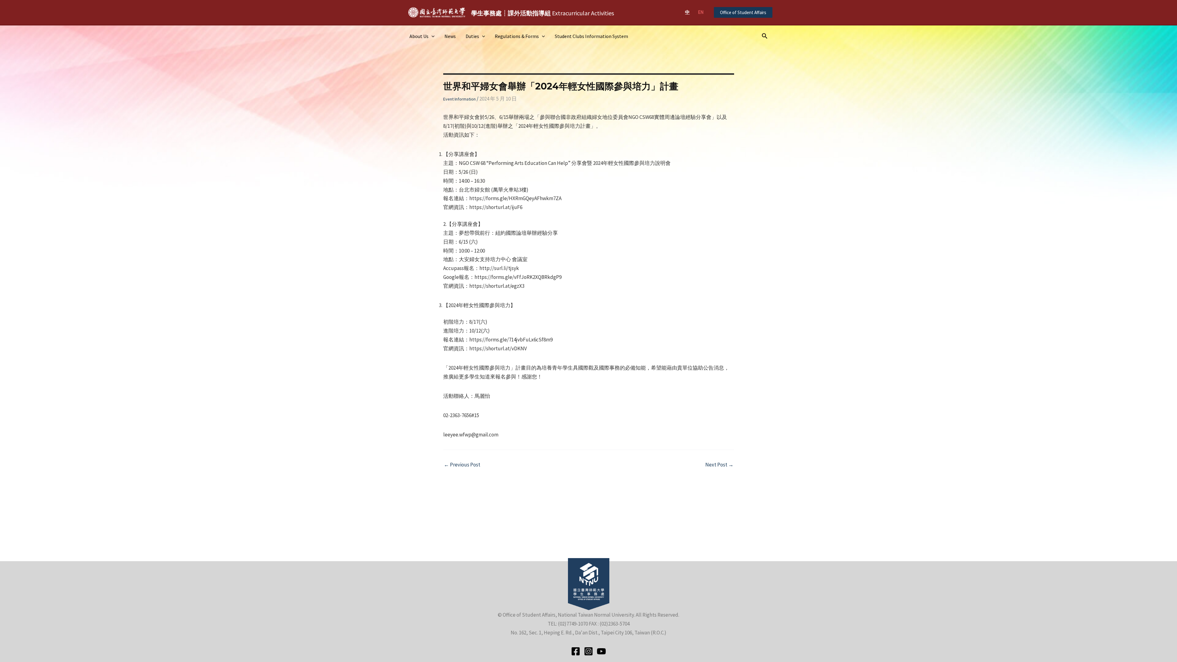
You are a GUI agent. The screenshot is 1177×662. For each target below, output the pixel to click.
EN (700, 12)
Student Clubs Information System (591, 36)
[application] (432, 36)
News (450, 36)
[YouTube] (601, 651)
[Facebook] (575, 651)
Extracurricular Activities (542, 13)
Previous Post (462, 464)
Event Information (459, 99)
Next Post (719, 464)
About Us (419, 36)
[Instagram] (588, 651)
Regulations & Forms (517, 36)
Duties (472, 36)
